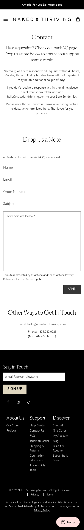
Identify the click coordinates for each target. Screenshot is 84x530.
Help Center (37, 425)
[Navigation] (5, 19)
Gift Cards (60, 430)
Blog (56, 441)
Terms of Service (25, 279)
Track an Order (39, 441)
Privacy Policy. (42, 510)
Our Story (12, 425)
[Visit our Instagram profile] (18, 402)
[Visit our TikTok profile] (28, 401)
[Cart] (78, 19)
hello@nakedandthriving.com (26, 96)
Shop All (58, 425)
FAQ (64, 47)
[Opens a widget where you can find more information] (68, 522)
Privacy (35, 495)
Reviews (11, 430)
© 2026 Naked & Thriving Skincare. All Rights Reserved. (40, 490)
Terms (50, 495)
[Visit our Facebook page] (8, 402)
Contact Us (37, 430)
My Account (60, 436)
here (46, 108)
